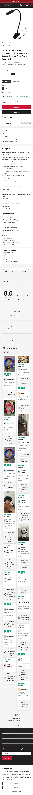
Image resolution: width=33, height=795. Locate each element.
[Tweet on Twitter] (27, 123)
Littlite (4, 62)
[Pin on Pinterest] (24, 123)
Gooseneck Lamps (8, 252)
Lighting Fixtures (7, 257)
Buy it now (16, 112)
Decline (16, 787)
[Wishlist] (27, 5)
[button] (30, 5)
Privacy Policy (8, 779)
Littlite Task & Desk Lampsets (10, 261)
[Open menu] (2, 5)
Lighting (5, 255)
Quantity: (4, 102)
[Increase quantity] (17, 101)
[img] (8, 297)
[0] (30, 5)
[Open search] (21, 5)
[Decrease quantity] (9, 101)
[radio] (3, 74)
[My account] (24, 5)
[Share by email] (30, 123)
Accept (16, 783)
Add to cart (16, 107)
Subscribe (6, 758)
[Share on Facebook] (22, 123)
